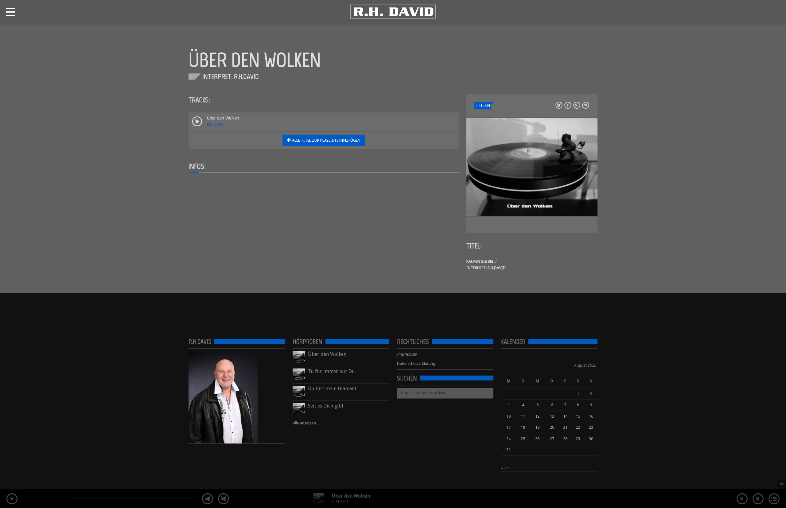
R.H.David (215, 125)
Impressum (407, 354)
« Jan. (506, 468)
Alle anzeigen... (306, 423)
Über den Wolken (351, 496)
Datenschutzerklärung (416, 363)
